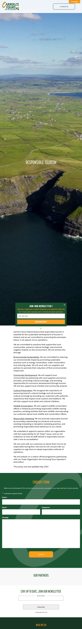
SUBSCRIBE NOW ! (41, 322)
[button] (41, 306)
